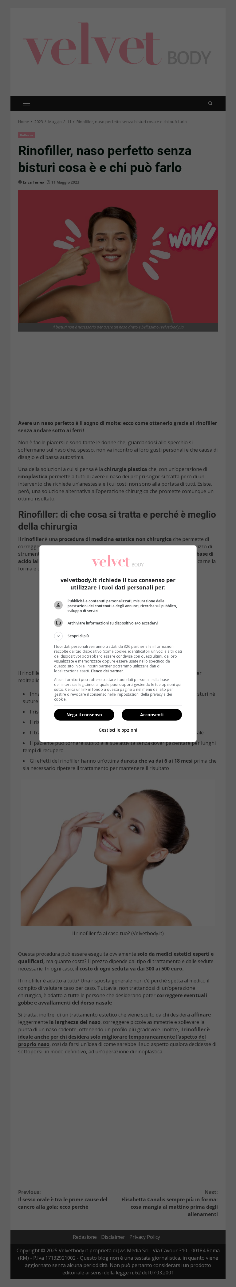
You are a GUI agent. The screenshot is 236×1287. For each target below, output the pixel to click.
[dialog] (118, 643)
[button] (118, 636)
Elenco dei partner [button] (107, 671)
